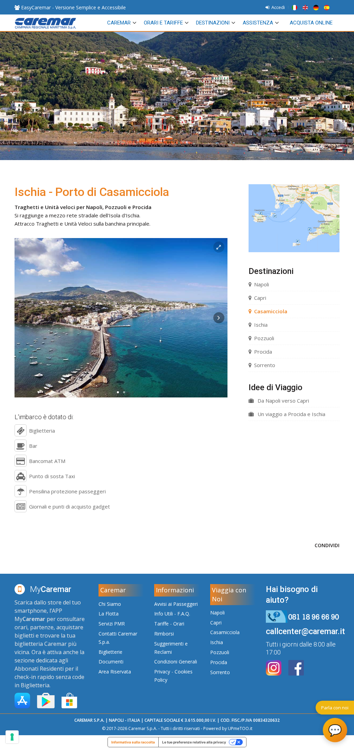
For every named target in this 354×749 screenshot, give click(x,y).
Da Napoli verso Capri (282, 400)
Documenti (111, 661)
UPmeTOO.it (240, 728)
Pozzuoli (264, 338)
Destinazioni (213, 23)
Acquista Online (311, 23)
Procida (263, 351)
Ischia (261, 324)
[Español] (327, 7)
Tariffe (161, 623)
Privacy (162, 671)
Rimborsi (164, 633)
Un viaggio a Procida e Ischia (290, 414)
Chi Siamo (110, 604)
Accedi (277, 7)
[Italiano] (295, 7)
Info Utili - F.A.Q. (172, 613)
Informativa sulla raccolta (133, 742)
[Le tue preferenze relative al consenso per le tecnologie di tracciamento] (12, 736)
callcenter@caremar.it (305, 631)
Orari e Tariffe (163, 23)
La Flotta (109, 613)
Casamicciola (270, 311)
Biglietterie (110, 652)
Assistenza (258, 23)
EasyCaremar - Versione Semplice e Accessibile (73, 7)
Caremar (119, 23)
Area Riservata (115, 671)
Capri (260, 297)
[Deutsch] (317, 7)
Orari (178, 623)
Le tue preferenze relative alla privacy (194, 742)
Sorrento (264, 365)
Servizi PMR (112, 623)
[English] (306, 7)
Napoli (261, 284)
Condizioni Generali (175, 661)
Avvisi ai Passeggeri (176, 604)
